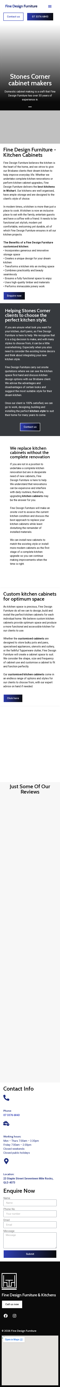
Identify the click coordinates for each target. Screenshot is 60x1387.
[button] (50, 6)
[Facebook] (6, 1316)
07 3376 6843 (11, 1115)
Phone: (7, 1110)
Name (6, 1198)
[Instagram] (14, 1316)
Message (8, 1231)
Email (6, 1220)
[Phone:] (6, 1098)
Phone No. (9, 1209)
